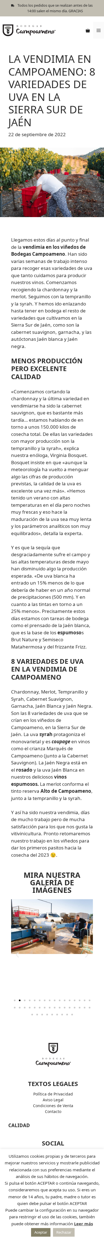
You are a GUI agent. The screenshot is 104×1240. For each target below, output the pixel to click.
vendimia (68, 812)
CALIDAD (19, 1125)
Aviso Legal (53, 1099)
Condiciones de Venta (53, 1105)
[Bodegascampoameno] (29, 30)
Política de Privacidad (53, 1094)
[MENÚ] (98, 30)
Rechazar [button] (63, 1232)
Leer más (83, 1223)
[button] (17, 954)
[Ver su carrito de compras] (87, 30)
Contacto (53, 1111)
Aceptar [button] (40, 1232)
